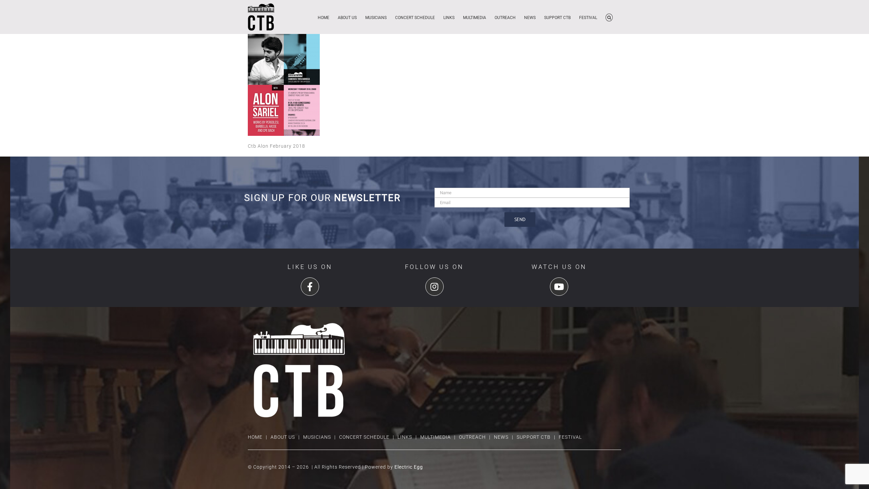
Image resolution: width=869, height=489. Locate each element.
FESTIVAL (570, 437)
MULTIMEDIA (435, 437)
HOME (255, 437)
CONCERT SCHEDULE (364, 437)
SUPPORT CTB (534, 437)
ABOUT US (283, 437)
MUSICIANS (317, 437)
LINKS (404, 437)
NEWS (501, 437)
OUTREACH (472, 437)
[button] (609, 17)
